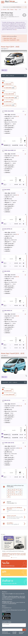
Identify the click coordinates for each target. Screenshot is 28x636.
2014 (20, 494)
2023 (17, 489)
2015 (17, 494)
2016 (13, 494)
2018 (20, 491)
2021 (9, 491)
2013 (9, 496)
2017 (9, 494)
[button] (14, 7)
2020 (13, 491)
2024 (13, 489)
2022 (20, 489)
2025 (9, 489)
